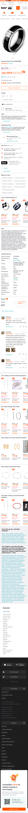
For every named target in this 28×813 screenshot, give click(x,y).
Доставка (4, 753)
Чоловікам (5, 646)
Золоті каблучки (21, 542)
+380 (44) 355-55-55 (7, 707)
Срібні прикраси (19, 533)
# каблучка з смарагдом (7, 183)
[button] (7, 311)
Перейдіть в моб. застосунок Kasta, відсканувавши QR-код (17, 801)
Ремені (4, 630)
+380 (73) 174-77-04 (7, 711)
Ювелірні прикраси (17, 535)
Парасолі (5, 632)
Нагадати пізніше (14, 809)
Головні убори (6, 616)
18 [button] (11, 96)
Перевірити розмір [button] (7, 99)
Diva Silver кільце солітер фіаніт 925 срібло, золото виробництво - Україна (14, 559)
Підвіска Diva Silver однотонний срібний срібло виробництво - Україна (13, 567)
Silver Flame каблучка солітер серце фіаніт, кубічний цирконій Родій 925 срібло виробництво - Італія (14, 597)
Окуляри (5, 628)
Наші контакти (5, 692)
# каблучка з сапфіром (7, 177)
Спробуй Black (14, 677)
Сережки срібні (15, 536)
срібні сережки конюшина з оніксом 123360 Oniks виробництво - (13, 594)
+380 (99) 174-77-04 (7, 713)
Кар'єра (4, 698)
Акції (3, 747)
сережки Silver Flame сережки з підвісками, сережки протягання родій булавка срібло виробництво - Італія (12, 579)
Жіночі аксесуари (6, 535)
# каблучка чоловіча (19, 177)
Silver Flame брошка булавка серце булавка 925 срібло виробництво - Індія (13, 600)
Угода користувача (6, 763)
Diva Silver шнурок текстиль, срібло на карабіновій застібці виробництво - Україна (13, 576)
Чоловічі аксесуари (11, 542)
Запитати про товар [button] (12, 141)
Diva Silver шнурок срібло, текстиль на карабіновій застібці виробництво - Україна (13, 591)
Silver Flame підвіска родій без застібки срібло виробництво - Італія (13, 562)
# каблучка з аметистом (19, 180)
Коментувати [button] (9, 326)
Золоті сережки (20, 538)
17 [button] (7, 96)
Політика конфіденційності (8, 766)
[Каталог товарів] (18, 8)
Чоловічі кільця (11, 538)
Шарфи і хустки (7, 617)
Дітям (4, 648)
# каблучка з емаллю (7, 186)
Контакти (4, 760)
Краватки (5, 639)
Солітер (15, 279)
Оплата (3, 750)
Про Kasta (4, 726)
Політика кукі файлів (7, 769)
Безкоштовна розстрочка (8, 741)
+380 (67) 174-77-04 (7, 709)
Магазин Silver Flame (12, 136)
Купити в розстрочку (14, 87)
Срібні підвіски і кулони (14, 539)
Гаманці (5, 623)
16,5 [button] (3, 96)
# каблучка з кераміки (7, 192)
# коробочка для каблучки (8, 189)
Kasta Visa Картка (6, 738)
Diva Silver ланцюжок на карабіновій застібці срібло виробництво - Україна (14, 587)
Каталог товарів (14, 681)
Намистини (5, 539)
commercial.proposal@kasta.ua (9, 717)
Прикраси (5, 625)
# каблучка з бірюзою (20, 183)
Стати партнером (4, 3)
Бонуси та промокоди (7, 744)
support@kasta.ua (6, 715)
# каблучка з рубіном (7, 180)
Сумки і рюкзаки (7, 614)
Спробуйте (10, 6)
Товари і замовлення (7, 729)
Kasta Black (4, 732)
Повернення (5, 756)
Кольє (12, 541)
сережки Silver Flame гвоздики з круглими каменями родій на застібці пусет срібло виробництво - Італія (13, 564)
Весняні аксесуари (7, 650)
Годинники (5, 634)
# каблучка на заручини (19, 186)
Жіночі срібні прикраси (8, 533)
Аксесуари (6, 611)
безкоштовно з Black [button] (9, 150)
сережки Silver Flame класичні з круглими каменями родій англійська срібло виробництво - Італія (13, 584)
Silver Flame (9, 127)
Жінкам (5, 644)
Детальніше (7, 121)
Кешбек (3, 735)
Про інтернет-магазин (7, 695)
